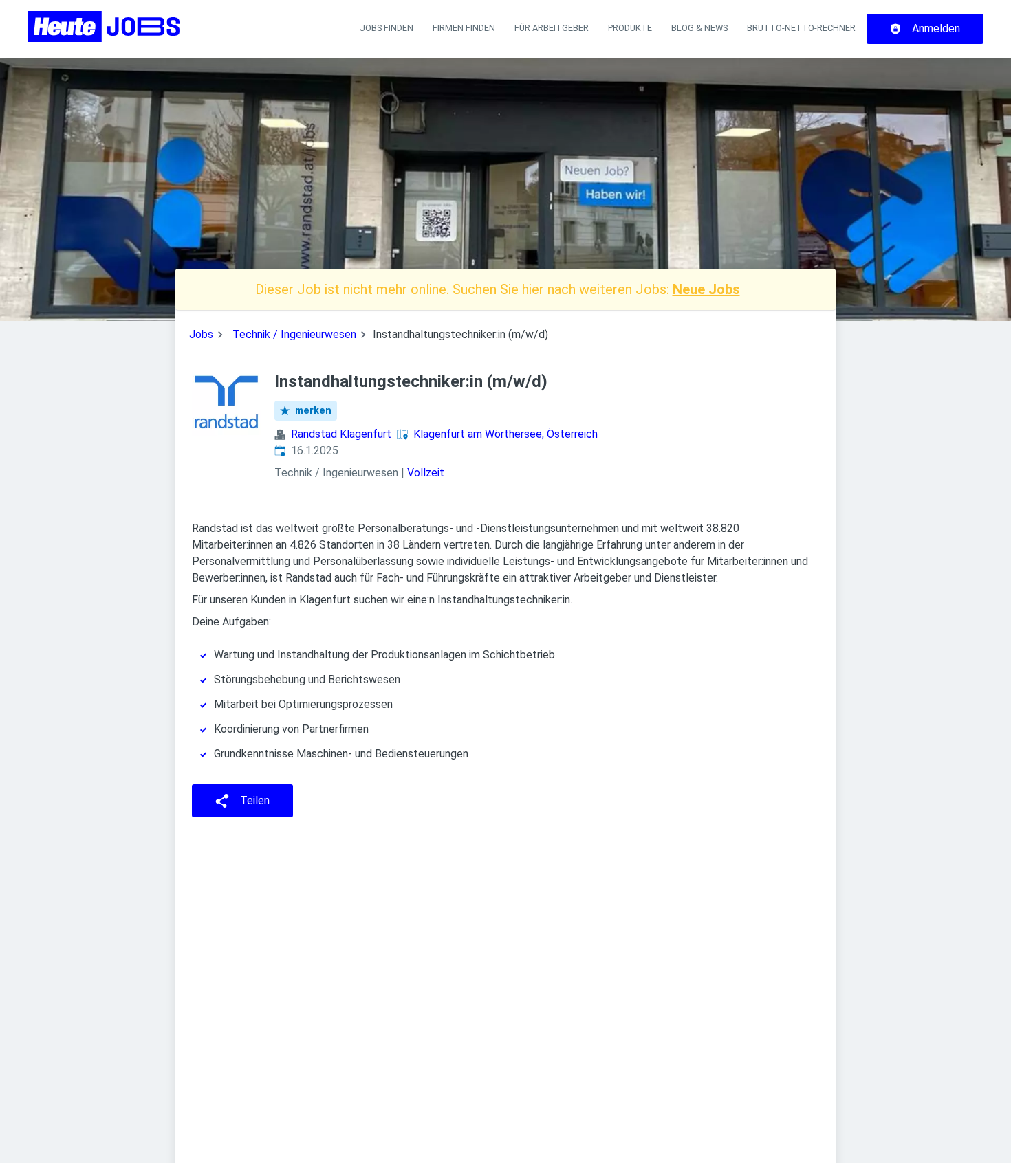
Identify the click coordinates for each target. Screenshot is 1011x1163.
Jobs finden (386, 28)
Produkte (630, 28)
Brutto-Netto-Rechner (801, 28)
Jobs (201, 334)
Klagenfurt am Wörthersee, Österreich (505, 434)
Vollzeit (425, 472)
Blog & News (699, 28)
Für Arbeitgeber (551, 28)
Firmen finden (464, 28)
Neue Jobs (706, 289)
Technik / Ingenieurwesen (294, 334)
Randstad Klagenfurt (341, 434)
